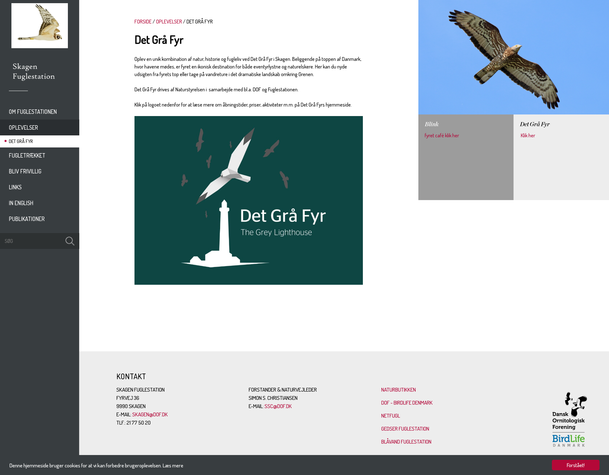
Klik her (527, 135)
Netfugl (390, 415)
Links (15, 187)
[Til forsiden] (39, 46)
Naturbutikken (398, 389)
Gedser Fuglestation (405, 428)
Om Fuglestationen (33, 111)
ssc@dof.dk (278, 406)
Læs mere (173, 465)
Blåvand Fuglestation (406, 441)
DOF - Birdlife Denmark (407, 402)
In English (21, 202)
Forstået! (576, 465)
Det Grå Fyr (21, 141)
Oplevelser (23, 127)
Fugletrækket (27, 155)
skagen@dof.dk (150, 414)
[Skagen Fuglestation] (34, 83)
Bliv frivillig (25, 171)
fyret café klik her (442, 135)
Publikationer (27, 218)
